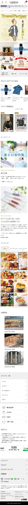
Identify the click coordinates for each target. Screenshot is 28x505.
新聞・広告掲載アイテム (4, 73)
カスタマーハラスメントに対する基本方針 (6, 496)
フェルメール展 (13, 10)
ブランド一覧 (23, 73)
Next (26, 122)
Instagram (6, 481)
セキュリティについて (19, 494)
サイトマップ (17, 498)
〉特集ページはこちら (7, 181)
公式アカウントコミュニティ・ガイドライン (20, 492)
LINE (18, 478)
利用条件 (2, 498)
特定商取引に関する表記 (19, 496)
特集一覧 (14, 73)
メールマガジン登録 (8, 478)
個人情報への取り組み (5, 493)
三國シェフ (24, 10)
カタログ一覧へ (19, 109)
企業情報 (2, 491)
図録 (19, 10)
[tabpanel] (14, 27)
